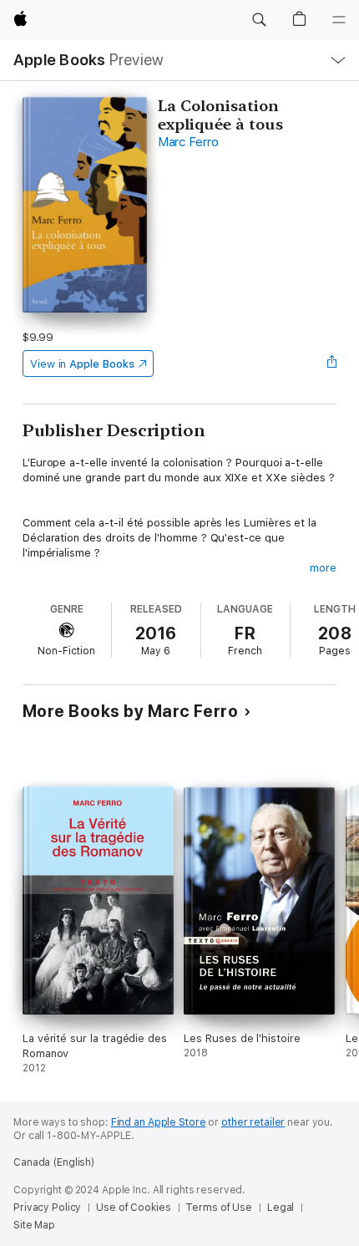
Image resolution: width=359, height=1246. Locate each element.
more (323, 568)
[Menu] (339, 20)
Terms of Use (218, 1207)
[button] (259, 20)
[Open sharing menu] (331, 363)
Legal (280, 1207)
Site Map (34, 1225)
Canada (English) (53, 1162)
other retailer (253, 1122)
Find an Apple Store (158, 1122)
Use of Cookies (133, 1207)
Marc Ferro (188, 142)
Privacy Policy (47, 1207)
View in (82, 364)
